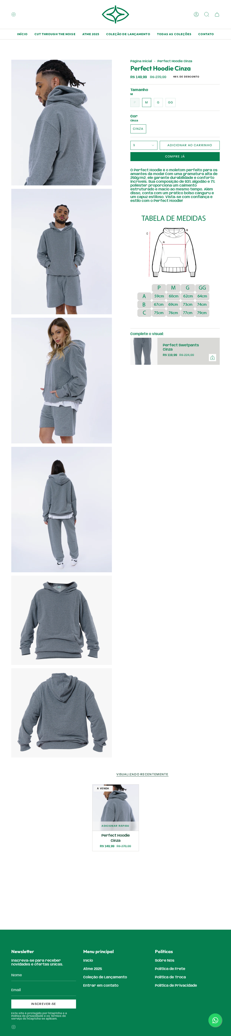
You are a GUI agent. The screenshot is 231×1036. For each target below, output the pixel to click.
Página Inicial (141, 61)
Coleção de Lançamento (105, 977)
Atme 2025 (92, 969)
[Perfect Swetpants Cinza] (143, 351)
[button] (206, 14)
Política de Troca (170, 977)
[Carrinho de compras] (217, 14)
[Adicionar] (212, 357)
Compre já (175, 156)
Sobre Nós (164, 961)
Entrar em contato (100, 986)
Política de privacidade (27, 1016)
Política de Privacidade (176, 986)
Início (88, 961)
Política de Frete (170, 969)
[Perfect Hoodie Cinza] (115, 808)
